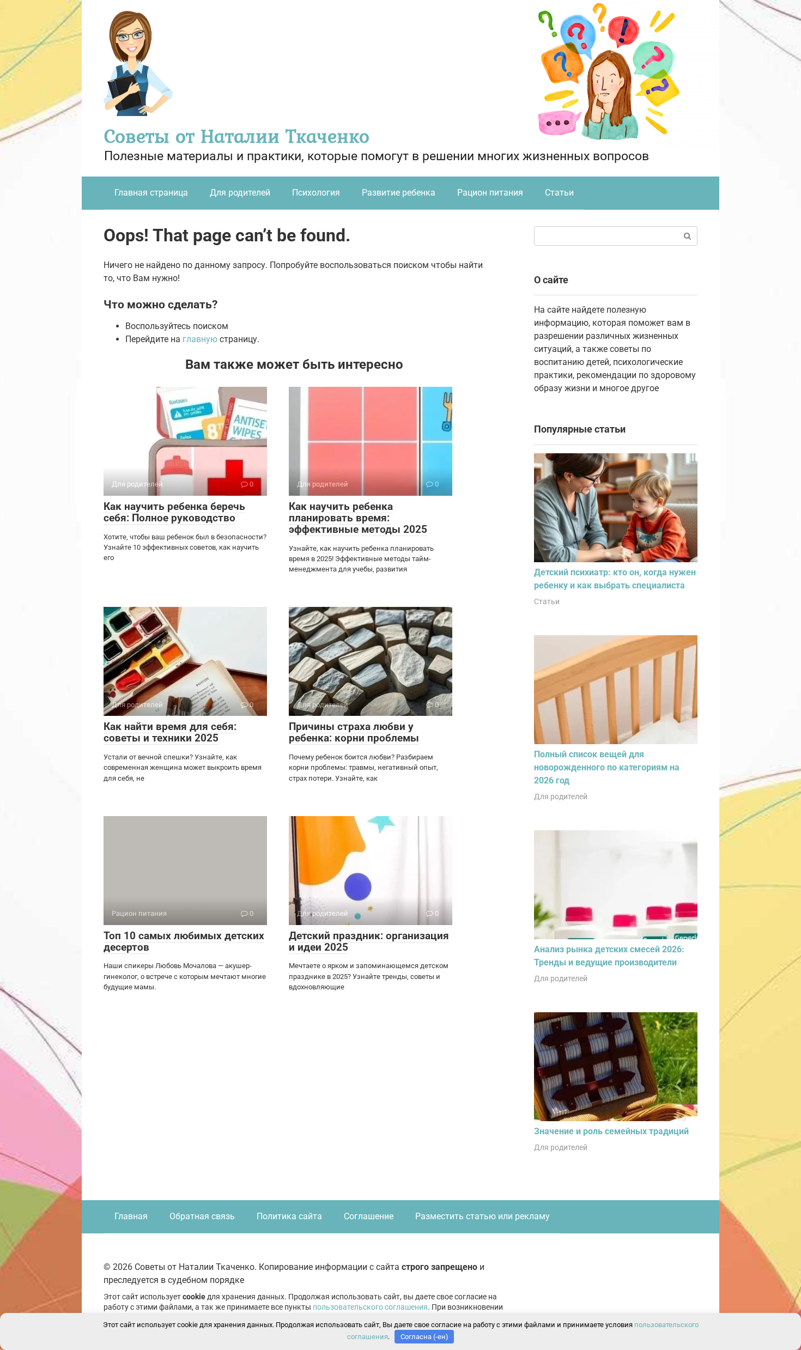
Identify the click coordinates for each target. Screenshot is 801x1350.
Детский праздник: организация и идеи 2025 (369, 941)
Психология (316, 192)
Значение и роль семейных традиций (611, 1131)
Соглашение (368, 1216)
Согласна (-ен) (424, 1337)
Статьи (559, 192)
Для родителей (240, 192)
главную (200, 339)
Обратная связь (202, 1216)
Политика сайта (289, 1216)
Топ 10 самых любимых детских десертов (184, 941)
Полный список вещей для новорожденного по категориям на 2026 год (606, 767)
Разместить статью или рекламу (482, 1216)
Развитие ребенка (398, 192)
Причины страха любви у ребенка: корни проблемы (354, 732)
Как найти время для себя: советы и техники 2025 (170, 732)
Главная (131, 1216)
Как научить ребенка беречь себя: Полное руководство (174, 512)
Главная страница (151, 192)
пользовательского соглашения (370, 1307)
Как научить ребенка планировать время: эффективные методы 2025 (358, 518)
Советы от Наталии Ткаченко (236, 135)
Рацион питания (490, 192)
